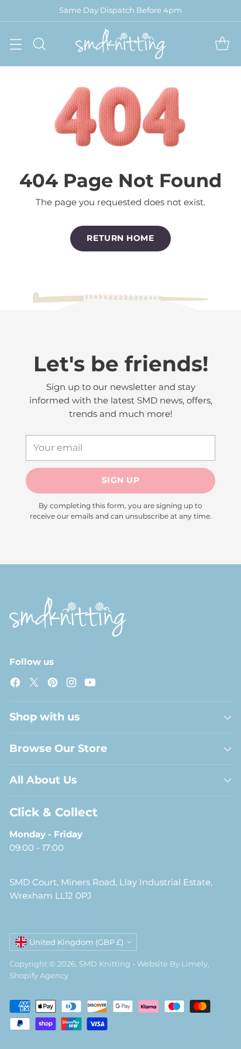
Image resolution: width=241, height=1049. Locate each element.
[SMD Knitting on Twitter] (34, 684)
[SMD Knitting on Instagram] (71, 684)
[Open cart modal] (222, 44)
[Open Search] (39, 44)
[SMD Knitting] (120, 44)
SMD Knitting (104, 963)
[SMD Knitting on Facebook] (15, 684)
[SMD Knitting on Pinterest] (53, 684)
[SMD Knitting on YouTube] (90, 684)
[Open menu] (15, 44)
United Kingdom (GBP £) (76, 942)
